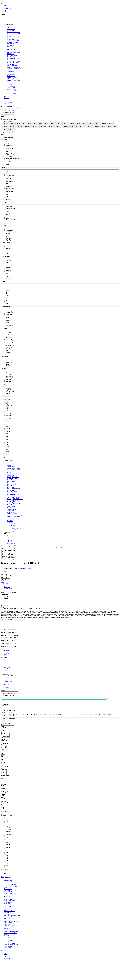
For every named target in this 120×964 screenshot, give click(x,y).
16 (66, 123)
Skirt (7, 193)
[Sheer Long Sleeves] (6, 803)
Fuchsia (8, 430)
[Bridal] (7, 726)
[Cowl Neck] (5, 784)
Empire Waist (9, 362)
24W (51, 126)
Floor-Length (9, 317)
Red (7, 434)
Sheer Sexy (8, 189)
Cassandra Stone (11, 463)
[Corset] (6, 745)
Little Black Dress (10, 178)
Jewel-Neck (9, 337)
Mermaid (8, 364)
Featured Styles (11, 543)
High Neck (8, 336)
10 (47, 123)
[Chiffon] (3, 771)
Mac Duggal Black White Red (15, 499)
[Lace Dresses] (5, 737)
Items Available (8, 588)
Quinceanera (9, 161)
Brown (7, 444)
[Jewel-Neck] (5, 788)
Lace (7, 273)
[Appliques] (4, 762)
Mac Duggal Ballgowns (13, 497)
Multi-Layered (9, 215)
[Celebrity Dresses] (6, 742)
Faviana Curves (11, 472)
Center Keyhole (10, 210)
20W (36, 126)
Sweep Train (9, 322)
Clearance (9, 541)
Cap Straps (8, 388)
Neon (7, 250)
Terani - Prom (10, 531)
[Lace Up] (5, 750)
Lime (7, 408)
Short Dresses (9, 191)
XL (6, 129)
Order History (7, 668)
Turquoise (8, 412)
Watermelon (9, 431)
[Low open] (5, 752)
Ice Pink (8, 425)
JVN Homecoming (12, 491)
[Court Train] (4, 781)
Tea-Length (9, 324)
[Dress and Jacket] (5, 736)
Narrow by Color (7, 399)
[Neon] (3, 758)
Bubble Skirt (9, 206)
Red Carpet (8, 163)
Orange (7, 436)
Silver (7, 449)
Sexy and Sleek (10, 188)
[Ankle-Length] (4, 777)
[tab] (61, 496)
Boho (7, 173)
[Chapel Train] (4, 779)
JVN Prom (10, 493)
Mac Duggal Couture (12, 500)
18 (73, 123)
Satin (7, 297)
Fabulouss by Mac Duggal (14, 469)
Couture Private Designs (13, 468)
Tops (7, 196)
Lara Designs (10, 496)
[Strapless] (5, 810)
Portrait (7, 344)
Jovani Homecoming (12, 484)
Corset (7, 211)
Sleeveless (8, 381)
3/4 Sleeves (8, 374)
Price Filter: (6, 112)
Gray (7, 448)
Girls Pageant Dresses (11, 155)
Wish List (6, 5)
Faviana (9, 471)
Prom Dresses (9, 159)
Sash (7, 277)
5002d (8, 538)
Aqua (7, 410)
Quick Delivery (27, 568)
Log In (5, 11)
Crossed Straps (9, 231)
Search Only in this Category (10, 111)
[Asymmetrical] (4, 778)
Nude (7, 441)
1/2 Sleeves (8, 373)
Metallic (8, 248)
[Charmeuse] (3, 769)
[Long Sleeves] (6, 801)
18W (28, 126)
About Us (6, 660)
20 (79, 123)
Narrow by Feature (8, 137)
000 (6, 123)
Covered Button (10, 230)
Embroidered (9, 267)
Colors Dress (10, 466)
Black (7, 446)
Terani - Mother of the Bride (14, 528)
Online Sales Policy (6, 582)
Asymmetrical (9, 312)
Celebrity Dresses (10, 208)
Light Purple (9, 423)
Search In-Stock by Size (9, 119)
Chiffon (8, 287)
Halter (7, 334)
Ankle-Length (9, 311)
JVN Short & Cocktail (13, 494)
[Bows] (4, 765)
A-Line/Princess (10, 361)
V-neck (7, 353)
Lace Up (8, 233)
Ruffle (7, 275)
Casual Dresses (9, 146)
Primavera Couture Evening (14, 515)
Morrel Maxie (10, 507)
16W (20, 126)
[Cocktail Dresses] (7, 730)
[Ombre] (3, 759)
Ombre (7, 252)
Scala (8, 518)
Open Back (8, 216)
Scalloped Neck (10, 345)
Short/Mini (8, 320)
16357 (8, 535)
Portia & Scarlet (11, 512)
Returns (6, 654)
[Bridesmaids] (7, 727)
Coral (7, 438)
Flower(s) (8, 270)
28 (105, 123)
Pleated (7, 218)
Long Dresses (9, 181)
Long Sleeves (9, 376)
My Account (7, 7)
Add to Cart (4, 577)
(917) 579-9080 (5, 649)
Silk (7, 300)
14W (13, 126)
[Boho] (5, 735)
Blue (7, 417)
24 (92, 123)
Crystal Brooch (9, 265)
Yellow (7, 402)
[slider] (107, 699)
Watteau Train (9, 325)
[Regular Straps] (5, 807)
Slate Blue (8, 415)
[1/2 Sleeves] (6, 798)
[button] (9, 24)
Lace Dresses (9, 176)
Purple (7, 420)
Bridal (7, 143)
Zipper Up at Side (10, 240)
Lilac (7, 421)
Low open (8, 235)
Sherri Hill (10, 519)
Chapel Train (9, 314)
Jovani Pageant (11, 485)
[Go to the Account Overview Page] (1, 3)
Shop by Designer (8, 681)
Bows (7, 264)
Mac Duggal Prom (12, 502)
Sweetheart (8, 352)
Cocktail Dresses (10, 148)
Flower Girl (9, 153)
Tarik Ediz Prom (11, 522)
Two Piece (8, 199)
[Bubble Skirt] (6, 740)
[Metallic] (3, 756)
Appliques (8, 260)
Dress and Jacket (10, 175)
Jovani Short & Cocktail (13, 488)
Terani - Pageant (11, 529)
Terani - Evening (11, 525)
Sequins (8, 278)
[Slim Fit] (5, 795)
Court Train (9, 315)
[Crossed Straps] (5, 749)
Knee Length (9, 319)
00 (13, 123)
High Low (8, 213)
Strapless (8, 350)
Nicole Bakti (10, 510)
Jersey (7, 290)
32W (82, 126)
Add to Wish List (5, 579)
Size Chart (3, 581)
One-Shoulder (9, 342)
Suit (7, 194)
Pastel (7, 253)
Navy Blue (8, 418)
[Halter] (5, 785)
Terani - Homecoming (13, 526)
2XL (13, 129)
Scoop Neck (9, 347)
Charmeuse (8, 285)
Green (7, 407)
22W (44, 126)
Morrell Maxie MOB (12, 509)
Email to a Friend (5, 584)
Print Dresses (9, 186)
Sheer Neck (9, 349)
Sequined (8, 298)
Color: (2, 576)
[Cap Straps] (5, 806)
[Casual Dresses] (7, 729)
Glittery (7, 247)
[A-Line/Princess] (5, 791)
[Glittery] (3, 755)
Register (6, 10)
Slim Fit (8, 366)
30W (75, 126)
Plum (7, 433)
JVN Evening (10, 490)
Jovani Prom (10, 487)
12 (54, 123)
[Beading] (4, 764)
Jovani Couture (11, 481)
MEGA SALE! (11, 540)
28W (67, 126)
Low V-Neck (9, 339)
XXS (90, 126)
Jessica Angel (10, 480)
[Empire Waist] (5, 793)
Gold (7, 443)
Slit (6, 223)
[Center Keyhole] (6, 743)
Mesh (7, 294)
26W (59, 126)
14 (60, 123)
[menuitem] (61, 5)
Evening (8, 151)
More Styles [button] (7, 532)
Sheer (7, 236)
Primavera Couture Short (13, 516)
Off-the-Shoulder (10, 340)
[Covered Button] (5, 748)
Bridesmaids (9, 145)
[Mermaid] (5, 794)
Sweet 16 (8, 164)
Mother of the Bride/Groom (13, 158)
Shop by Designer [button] (8, 460)
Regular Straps (9, 390)
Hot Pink (8, 428)
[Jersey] (3, 774)
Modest (7, 183)
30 (111, 123)
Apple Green (9, 405)
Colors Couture (11, 465)
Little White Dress (10, 180)
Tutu (7, 198)
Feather (7, 268)
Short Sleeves (9, 379)
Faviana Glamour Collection (14, 474)
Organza (8, 295)
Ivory (7, 439)
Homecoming (9, 156)
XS (98, 126)
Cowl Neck (9, 332)
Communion (9, 150)
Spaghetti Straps (10, 391)
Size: (2, 574)
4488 (8, 537)
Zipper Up (8, 238)
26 (98, 123)
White (7, 451)
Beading (8, 262)
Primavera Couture (12, 513)
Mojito (7, 404)
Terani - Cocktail (11, 524)
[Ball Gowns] (5, 733)
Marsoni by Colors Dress (13, 503)
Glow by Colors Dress (13, 477)
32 (6, 126)
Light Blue (8, 413)
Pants (7, 185)
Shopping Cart (7, 8)
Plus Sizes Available (11, 219)
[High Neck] (5, 787)
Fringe (7, 272)
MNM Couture (11, 506)
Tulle (7, 303)
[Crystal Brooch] (4, 766)
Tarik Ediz (10, 521)
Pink (7, 426)
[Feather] (3, 772)
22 (86, 123)
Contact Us (7, 653)
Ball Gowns (9, 172)
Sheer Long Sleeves (11, 378)
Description (7, 587)
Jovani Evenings (11, 482)
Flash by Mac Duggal (12, 475)
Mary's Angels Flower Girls (14, 504)
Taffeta (7, 302)
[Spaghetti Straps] (5, 808)
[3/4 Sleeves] (6, 800)
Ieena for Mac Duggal (13, 478)
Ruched (8, 221)
